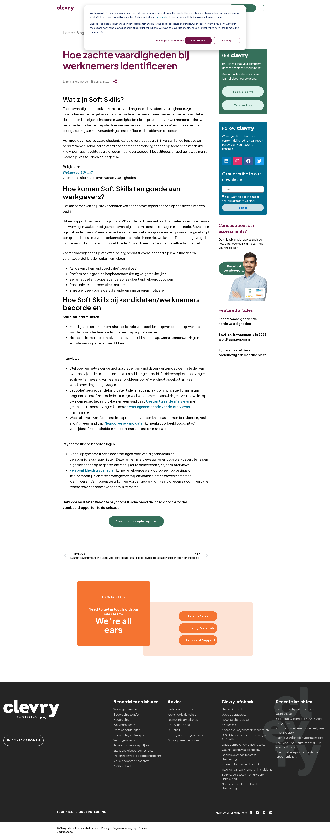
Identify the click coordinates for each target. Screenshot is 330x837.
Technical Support (201, 640)
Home (68, 32)
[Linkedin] (226, 161)
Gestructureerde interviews (168, 401)
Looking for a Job (200, 628)
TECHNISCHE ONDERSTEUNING (82, 812)
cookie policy (161, 16)
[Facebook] (248, 161)
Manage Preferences (170, 40)
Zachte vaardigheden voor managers (299, 737)
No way (227, 40)
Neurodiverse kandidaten (125, 423)
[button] (266, 8)
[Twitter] (259, 161)
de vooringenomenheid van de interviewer (157, 407)
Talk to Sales (198, 616)
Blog (80, 32)
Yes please (198, 40)
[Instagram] (237, 161)
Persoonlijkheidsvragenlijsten (93, 470)
